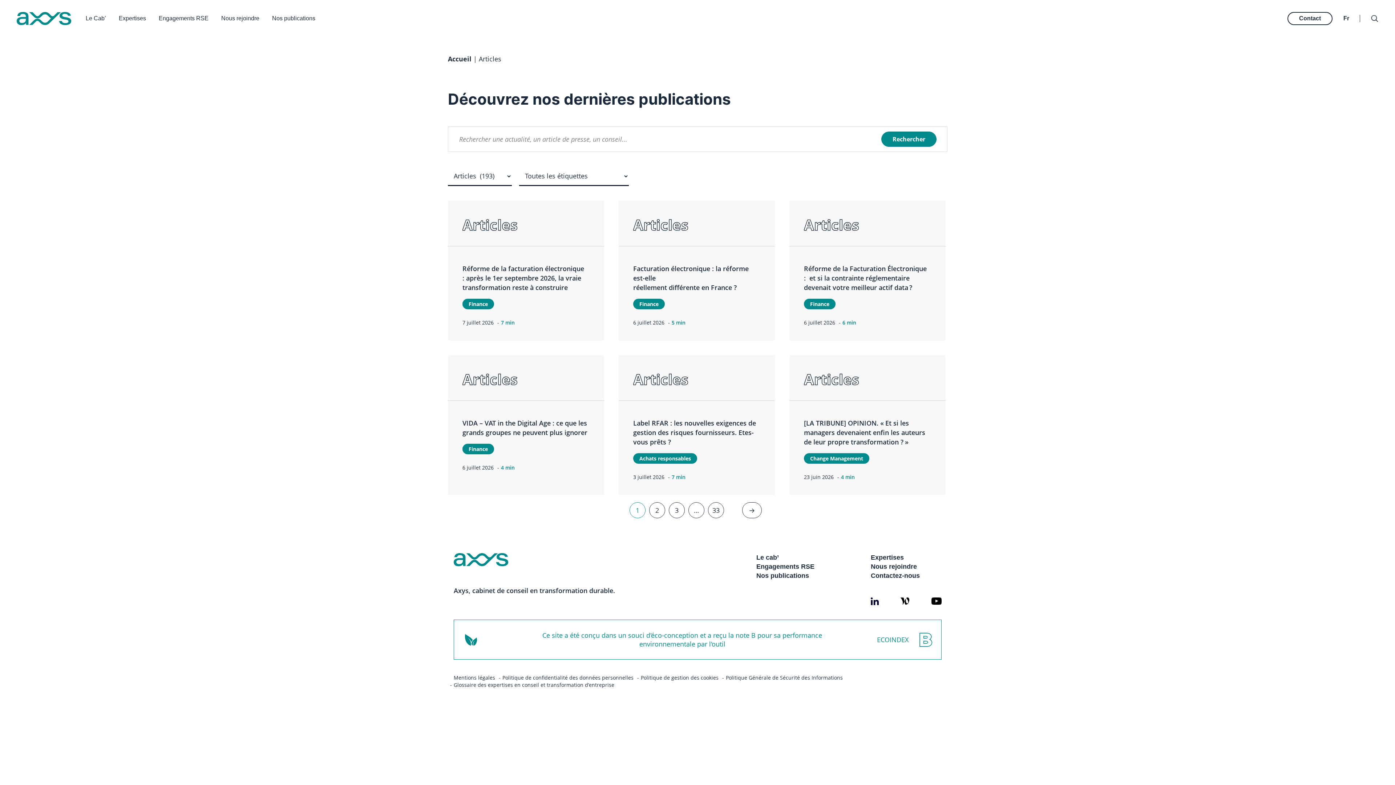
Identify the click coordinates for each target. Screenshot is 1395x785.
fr (1346, 18)
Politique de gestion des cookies (680, 677)
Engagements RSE (184, 18)
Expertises (132, 18)
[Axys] (44, 18)
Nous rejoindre (240, 18)
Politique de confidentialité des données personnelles (568, 677)
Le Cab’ (96, 18)
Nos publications (293, 18)
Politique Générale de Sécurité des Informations (784, 677)
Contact (1310, 18)
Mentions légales (474, 677)
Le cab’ (767, 557)
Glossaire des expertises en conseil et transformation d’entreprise (534, 684)
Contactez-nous (895, 575)
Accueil (460, 59)
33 (716, 510)
